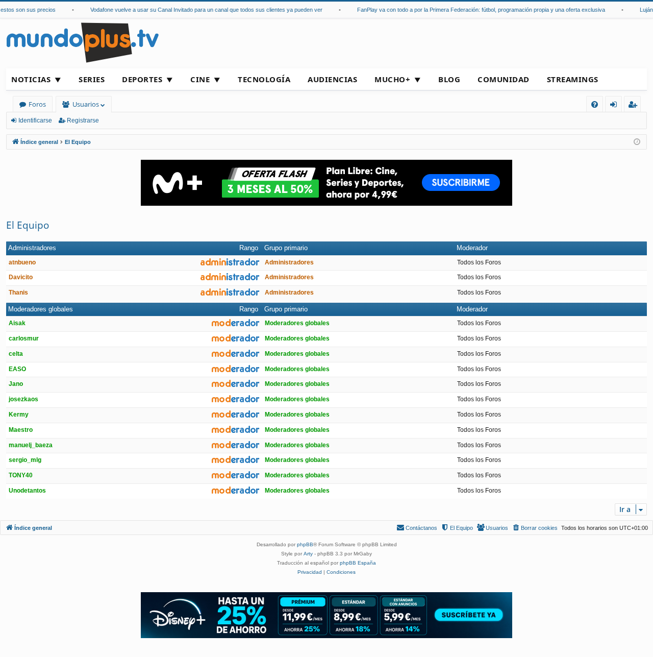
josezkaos (23, 399)
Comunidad (504, 79)
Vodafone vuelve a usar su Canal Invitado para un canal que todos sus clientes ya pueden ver (200, 10)
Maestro (21, 429)
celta (16, 353)
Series (92, 79)
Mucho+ (392, 79)
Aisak (17, 323)
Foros (37, 104)
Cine (200, 79)
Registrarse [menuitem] (634, 106)
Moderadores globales (40, 309)
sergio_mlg (25, 460)
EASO (17, 369)
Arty (308, 553)
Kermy (19, 414)
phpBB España (358, 563)
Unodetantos (27, 490)
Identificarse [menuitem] (615, 106)
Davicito (21, 277)
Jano (16, 383)
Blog (449, 79)
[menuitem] (594, 104)
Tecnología (264, 79)
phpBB (305, 544)
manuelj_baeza (31, 445)
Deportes (142, 79)
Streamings (572, 79)
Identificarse (35, 120)
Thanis (18, 292)
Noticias (31, 79)
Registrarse (83, 120)
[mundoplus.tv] (82, 42)
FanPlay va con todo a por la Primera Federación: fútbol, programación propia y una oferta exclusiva (475, 10)
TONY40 (21, 475)
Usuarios (85, 104)
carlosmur (24, 338)
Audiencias (332, 79)
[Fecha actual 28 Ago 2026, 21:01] (637, 142)
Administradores (32, 248)
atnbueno (22, 262)
